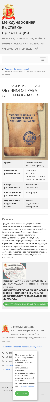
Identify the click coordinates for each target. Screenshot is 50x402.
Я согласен (22, 393)
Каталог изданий (21, 69)
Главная (8, 69)
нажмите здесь (27, 386)
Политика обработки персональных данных (22, 346)
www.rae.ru (11, 369)
